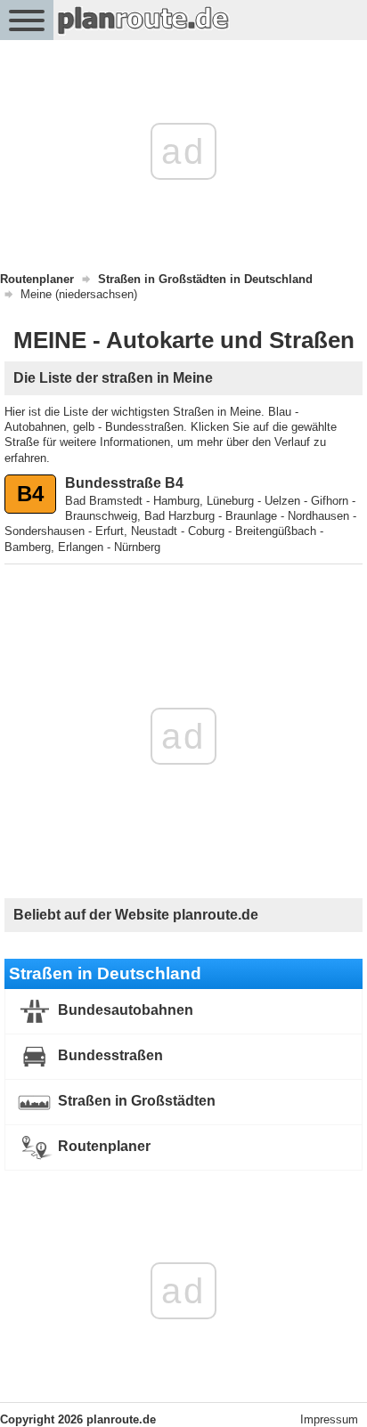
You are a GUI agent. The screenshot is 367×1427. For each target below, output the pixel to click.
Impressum (329, 1419)
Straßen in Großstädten (135, 1100)
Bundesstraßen (108, 1055)
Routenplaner (102, 1146)
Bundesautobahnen (123, 1010)
